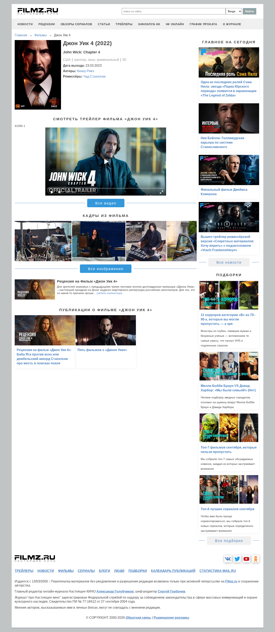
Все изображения (105, 269)
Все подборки (229, 541)
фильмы (66, 571)
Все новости (229, 262)
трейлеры (124, 24)
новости (25, 24)
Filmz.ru (231, 581)
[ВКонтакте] (228, 559)
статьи (104, 24)
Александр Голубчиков (115, 591)
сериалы (86, 571)
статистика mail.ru (218, 571)
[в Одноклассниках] (255, 559)
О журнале (232, 24)
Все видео (105, 203)
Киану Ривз (85, 71)
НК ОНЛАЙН (175, 24)
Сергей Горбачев (171, 591)
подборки (137, 571)
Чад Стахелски (94, 76)
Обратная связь (138, 617)
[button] (191, 241)
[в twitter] (237, 559)
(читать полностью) (109, 293)
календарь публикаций (173, 571)
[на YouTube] (246, 559)
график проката (203, 24)
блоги (104, 571)
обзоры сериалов (76, 24)
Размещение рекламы (171, 617)
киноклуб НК (149, 24)
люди (119, 571)
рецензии (46, 24)
